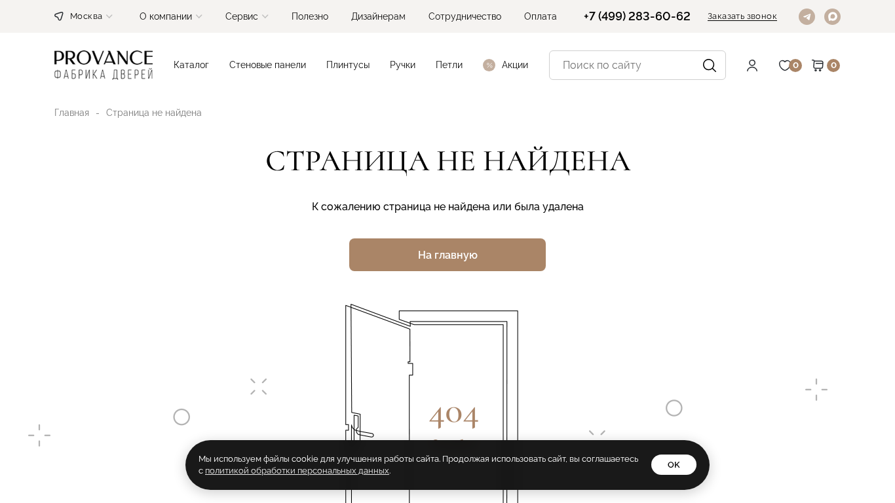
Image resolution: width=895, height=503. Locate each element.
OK (674, 465)
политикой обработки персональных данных (297, 470)
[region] (447, 251)
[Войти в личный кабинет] (762, 65)
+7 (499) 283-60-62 (637, 16)
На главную (448, 255)
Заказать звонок (742, 16)
